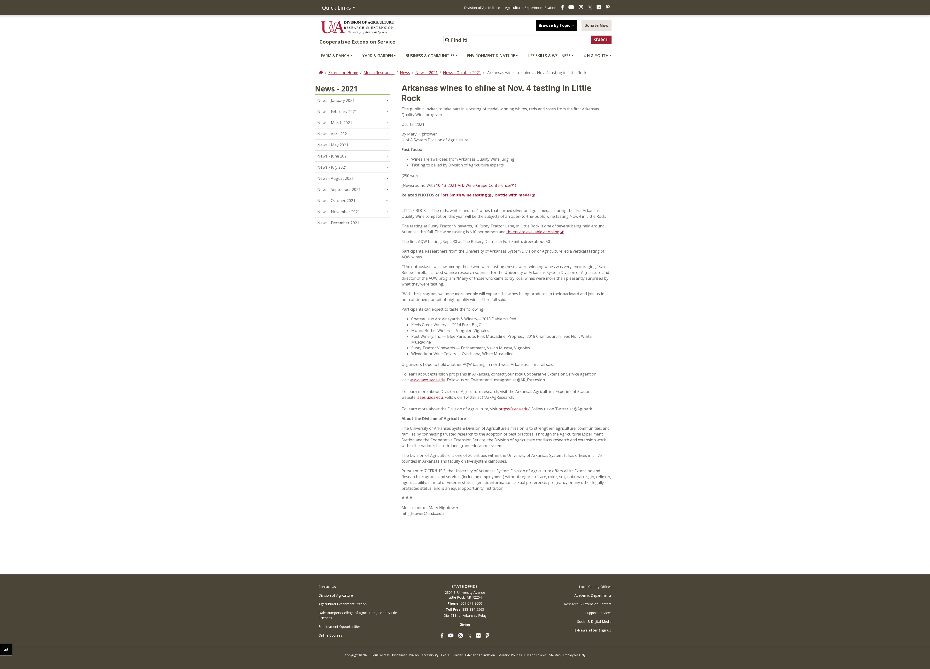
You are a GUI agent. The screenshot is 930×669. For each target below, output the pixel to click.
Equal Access (380, 655)
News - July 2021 (332, 167)
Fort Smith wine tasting (464, 195)
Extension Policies (509, 655)
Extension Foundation (480, 655)
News (405, 72)
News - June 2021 (333, 156)
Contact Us (327, 586)
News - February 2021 (337, 111)
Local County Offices (595, 586)
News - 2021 (426, 72)
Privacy (414, 655)
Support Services (598, 612)
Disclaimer (399, 655)
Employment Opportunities (339, 626)
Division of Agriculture (482, 7)
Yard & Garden (377, 55)
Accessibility (430, 655)
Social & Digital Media (594, 621)
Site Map (555, 655)
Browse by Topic (555, 25)
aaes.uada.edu (430, 397)
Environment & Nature (491, 55)
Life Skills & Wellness (549, 55)
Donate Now (596, 25)
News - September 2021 (339, 189)
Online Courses (330, 635)
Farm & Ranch (335, 55)
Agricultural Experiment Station (530, 7)
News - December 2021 (338, 223)
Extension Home (343, 72)
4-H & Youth (596, 55)
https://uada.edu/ (514, 409)
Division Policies (535, 655)
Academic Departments (593, 595)
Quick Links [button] (336, 7)
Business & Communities (430, 55)
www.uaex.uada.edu (427, 380)
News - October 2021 (462, 72)
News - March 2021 (334, 122)
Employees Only (574, 655)
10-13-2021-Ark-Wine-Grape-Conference (473, 185)
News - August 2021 (335, 178)
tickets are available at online (532, 231)
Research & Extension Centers (588, 604)
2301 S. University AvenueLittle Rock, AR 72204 (465, 595)
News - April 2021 (333, 133)
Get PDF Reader (452, 655)
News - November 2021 (338, 211)
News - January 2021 (336, 100)
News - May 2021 (332, 145)
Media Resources (379, 72)
